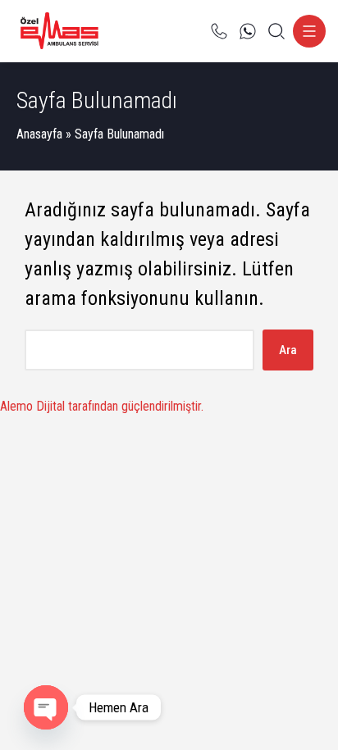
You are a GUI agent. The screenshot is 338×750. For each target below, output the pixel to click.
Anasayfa (39, 134)
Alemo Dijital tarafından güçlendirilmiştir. (101, 406)
